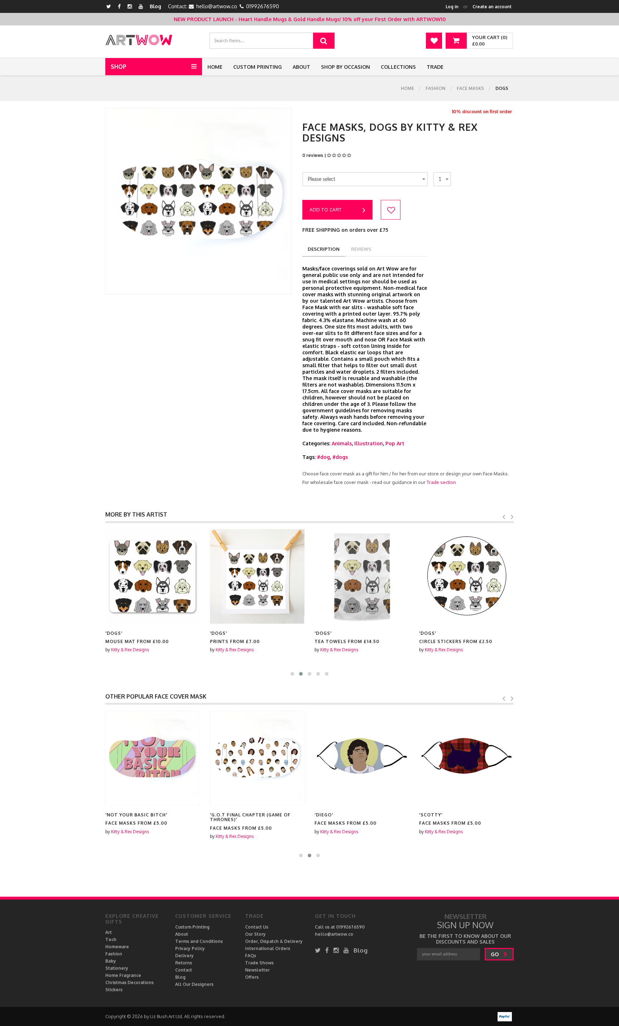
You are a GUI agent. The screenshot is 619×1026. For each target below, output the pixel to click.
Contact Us (256, 927)
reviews (361, 249)
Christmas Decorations (129, 982)
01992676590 (262, 6)
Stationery (116, 968)
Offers (252, 977)
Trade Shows (259, 962)
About (301, 67)
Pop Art (394, 443)
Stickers (114, 989)
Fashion (435, 88)
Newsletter (257, 970)
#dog (323, 457)
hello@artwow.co (216, 6)
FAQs (250, 955)
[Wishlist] (434, 41)
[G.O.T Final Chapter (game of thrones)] (257, 758)
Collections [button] (398, 67)
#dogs (340, 457)
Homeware (117, 946)
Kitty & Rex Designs (130, 649)
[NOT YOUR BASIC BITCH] (152, 758)
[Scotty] (466, 758)
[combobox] (365, 179)
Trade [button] (435, 67)
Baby (110, 961)
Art (108, 932)
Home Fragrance (123, 975)
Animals (342, 443)
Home (214, 67)
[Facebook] (119, 6)
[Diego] (362, 758)
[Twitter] (108, 6)
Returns (183, 962)
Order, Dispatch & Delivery (274, 941)
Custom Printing (257, 67)
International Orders (267, 948)
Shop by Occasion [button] (345, 67)
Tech (110, 939)
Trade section (441, 482)
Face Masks (470, 88)
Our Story (255, 934)
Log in (452, 6)
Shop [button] (118, 66)
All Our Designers (194, 984)
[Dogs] (152, 576)
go (495, 954)
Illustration (368, 443)
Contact (183, 970)
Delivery (184, 955)
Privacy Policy (190, 948)
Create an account (492, 6)
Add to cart (326, 209)
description (324, 249)
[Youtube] (141, 6)
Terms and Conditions (199, 941)
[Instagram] (129, 6)
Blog (155, 6)
